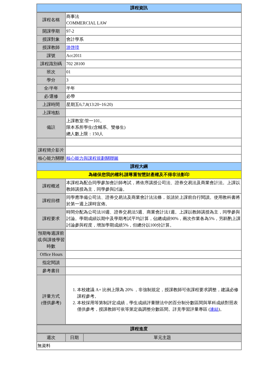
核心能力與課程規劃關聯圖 (92, 158)
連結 (214, 309)
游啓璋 (72, 47)
